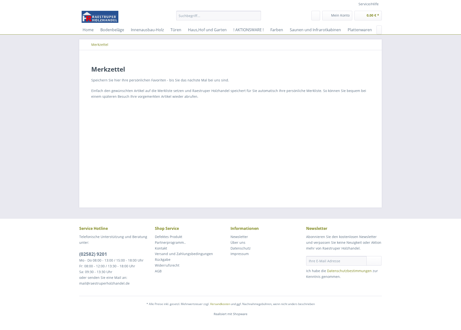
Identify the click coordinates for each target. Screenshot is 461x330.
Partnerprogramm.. (170, 242)
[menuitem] (218, 18)
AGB (158, 271)
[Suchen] (256, 15)
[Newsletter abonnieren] (374, 261)
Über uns (237, 242)
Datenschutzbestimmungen (349, 271)
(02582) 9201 (93, 254)
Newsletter (239, 236)
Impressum (239, 253)
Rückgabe (162, 259)
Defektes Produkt (168, 236)
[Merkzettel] (315, 15)
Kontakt (161, 248)
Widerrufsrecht (167, 265)
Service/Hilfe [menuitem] (369, 4)
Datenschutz (240, 248)
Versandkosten (220, 304)
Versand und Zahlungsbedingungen (184, 253)
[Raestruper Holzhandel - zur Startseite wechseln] (100, 17)
